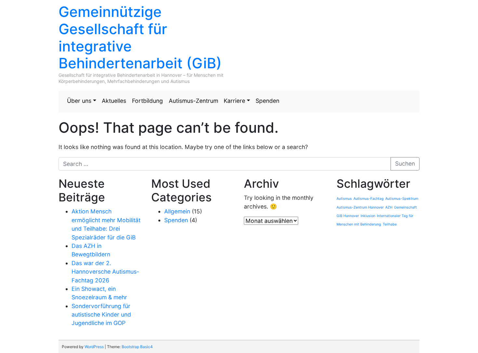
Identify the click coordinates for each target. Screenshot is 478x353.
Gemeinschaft (405, 207)
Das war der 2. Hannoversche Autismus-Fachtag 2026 (105, 272)
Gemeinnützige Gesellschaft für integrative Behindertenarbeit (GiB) (140, 37)
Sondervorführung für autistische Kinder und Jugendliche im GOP (101, 315)
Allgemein (177, 211)
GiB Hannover (348, 216)
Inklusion (368, 216)
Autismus (344, 199)
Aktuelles (114, 100)
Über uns (79, 100)
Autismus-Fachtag (368, 199)
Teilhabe (390, 224)
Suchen (405, 163)
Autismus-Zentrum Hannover (360, 207)
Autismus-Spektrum (401, 199)
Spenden (267, 100)
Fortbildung (147, 100)
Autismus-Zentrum (193, 100)
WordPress (94, 346)
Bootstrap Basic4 (137, 346)
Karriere (234, 100)
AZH (388, 207)
